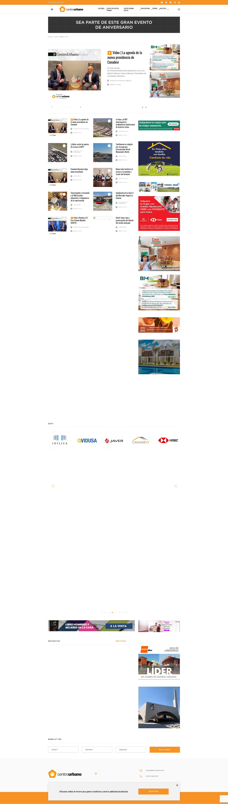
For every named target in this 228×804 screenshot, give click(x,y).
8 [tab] (126, 612)
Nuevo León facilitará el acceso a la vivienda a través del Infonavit (124, 172)
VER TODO (121, 641)
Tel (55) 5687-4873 (152, 776)
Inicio (50, 36)
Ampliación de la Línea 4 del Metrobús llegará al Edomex (124, 195)
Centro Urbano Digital (129, 9)
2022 (56, 36)
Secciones (101, 8)
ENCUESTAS (54, 641)
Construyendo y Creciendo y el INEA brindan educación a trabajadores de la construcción (80, 196)
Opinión (154, 8)
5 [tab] (116, 612)
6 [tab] (119, 612)
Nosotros (163, 8)
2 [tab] (105, 612)
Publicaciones (145, 8)
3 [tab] (108, 612)
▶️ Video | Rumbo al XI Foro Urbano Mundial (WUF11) (79, 220)
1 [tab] (101, 612)
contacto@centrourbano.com (155, 770)
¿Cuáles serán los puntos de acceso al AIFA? (80, 145)
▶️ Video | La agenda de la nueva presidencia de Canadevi (124, 57)
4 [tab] (112, 612)
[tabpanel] (59, 440)
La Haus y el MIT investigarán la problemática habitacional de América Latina (125, 123)
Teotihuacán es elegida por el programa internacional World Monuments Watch (124, 148)
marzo (62, 36)
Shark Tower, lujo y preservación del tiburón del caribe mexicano (124, 220)
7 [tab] (123, 612)
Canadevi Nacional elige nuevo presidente (79, 170)
